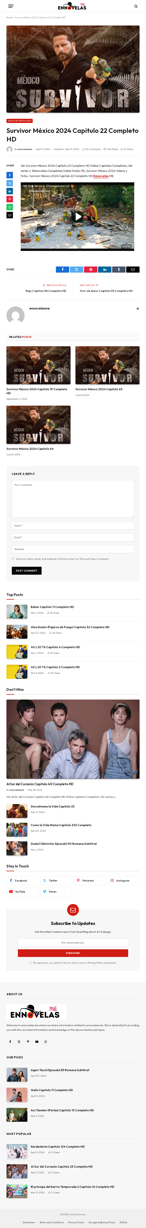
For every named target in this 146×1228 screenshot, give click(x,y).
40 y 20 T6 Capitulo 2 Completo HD (55, 667)
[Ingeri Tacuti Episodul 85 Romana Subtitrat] (16, 1075)
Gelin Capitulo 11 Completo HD (52, 1090)
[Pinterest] (9, 199)
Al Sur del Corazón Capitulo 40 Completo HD (40, 784)
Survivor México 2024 (19, 121)
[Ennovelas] (73, 6)
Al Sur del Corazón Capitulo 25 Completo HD (62, 1166)
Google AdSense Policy (102, 1222)
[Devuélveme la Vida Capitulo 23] (16, 811)
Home (9, 17)
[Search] (136, 6)
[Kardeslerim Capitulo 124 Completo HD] (16, 1151)
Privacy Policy (95, 962)
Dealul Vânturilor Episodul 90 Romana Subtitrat (64, 844)
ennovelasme (25, 149)
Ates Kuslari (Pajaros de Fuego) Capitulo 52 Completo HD (70, 627)
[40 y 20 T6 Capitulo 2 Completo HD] (16, 672)
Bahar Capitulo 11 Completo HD (52, 607)
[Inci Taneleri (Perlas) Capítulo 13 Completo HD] (16, 1115)
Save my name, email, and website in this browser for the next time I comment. (62, 559)
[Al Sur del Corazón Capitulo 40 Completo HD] (73, 739)
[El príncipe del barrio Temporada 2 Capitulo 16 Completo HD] (16, 1191)
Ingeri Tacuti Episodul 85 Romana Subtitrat (60, 1070)
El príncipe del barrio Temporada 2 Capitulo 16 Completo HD (72, 1187)
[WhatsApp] (9, 207)
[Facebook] (9, 175)
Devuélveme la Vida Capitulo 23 (53, 806)
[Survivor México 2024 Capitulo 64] (38, 425)
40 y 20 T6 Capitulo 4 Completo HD (55, 647)
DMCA (123, 1222)
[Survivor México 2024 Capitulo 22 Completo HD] (73, 69)
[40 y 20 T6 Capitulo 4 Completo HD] (16, 652)
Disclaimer (29, 1222)
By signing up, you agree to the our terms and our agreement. (75, 962)
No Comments (93, 149)
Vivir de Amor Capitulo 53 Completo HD (106, 291)
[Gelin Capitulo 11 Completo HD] (16, 1095)
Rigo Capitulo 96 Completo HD (46, 291)
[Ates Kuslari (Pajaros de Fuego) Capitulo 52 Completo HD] (16, 632)
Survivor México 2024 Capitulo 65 (98, 389)
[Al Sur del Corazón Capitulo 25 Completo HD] (16, 1171)
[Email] (9, 215)
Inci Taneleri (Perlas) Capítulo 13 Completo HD (62, 1110)
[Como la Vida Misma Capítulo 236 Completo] (16, 830)
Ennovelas (101, 176)
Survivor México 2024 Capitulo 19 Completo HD (36, 391)
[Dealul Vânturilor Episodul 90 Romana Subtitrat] (16, 848)
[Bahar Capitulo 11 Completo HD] (16, 611)
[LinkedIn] (9, 191)
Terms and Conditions (51, 1222)
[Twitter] (9, 183)
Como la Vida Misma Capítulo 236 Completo (61, 825)
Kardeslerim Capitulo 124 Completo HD (58, 1146)
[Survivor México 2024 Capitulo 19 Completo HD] (38, 365)
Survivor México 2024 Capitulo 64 (30, 449)
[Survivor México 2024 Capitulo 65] (107, 365)
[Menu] (10, 6)
